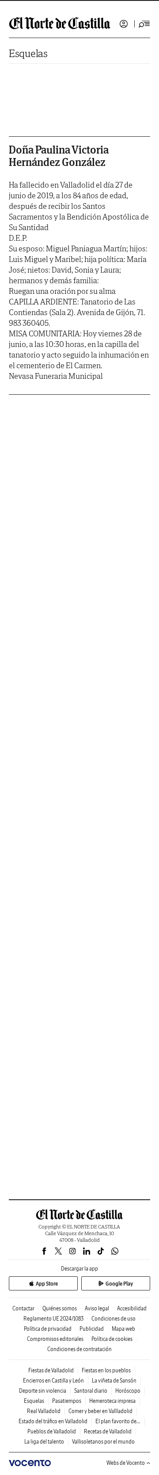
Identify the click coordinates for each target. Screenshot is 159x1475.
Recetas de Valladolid (108, 1431)
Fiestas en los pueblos (106, 1370)
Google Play (119, 1283)
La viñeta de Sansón (114, 1380)
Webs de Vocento (125, 1463)
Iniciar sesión (123, 24)
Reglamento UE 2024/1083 (53, 1318)
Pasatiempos (66, 1401)
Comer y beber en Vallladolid (100, 1411)
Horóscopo (127, 1390)
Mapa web (123, 1328)
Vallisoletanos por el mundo (103, 1441)
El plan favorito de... (117, 1421)
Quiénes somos (59, 1308)
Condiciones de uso (113, 1318)
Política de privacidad (48, 1328)
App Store (47, 1283)
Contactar (23, 1308)
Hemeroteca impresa (112, 1401)
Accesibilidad (132, 1308)
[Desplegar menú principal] (144, 24)
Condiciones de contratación (79, 1349)
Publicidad (92, 1328)
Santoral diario (90, 1390)
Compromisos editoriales (55, 1339)
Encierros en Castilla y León (53, 1380)
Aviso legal (97, 1308)
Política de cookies (111, 1339)
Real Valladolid (44, 1411)
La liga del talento (44, 1441)
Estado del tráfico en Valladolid (53, 1421)
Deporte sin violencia (42, 1390)
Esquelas (28, 53)
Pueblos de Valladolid (51, 1431)
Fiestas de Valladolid (51, 1370)
